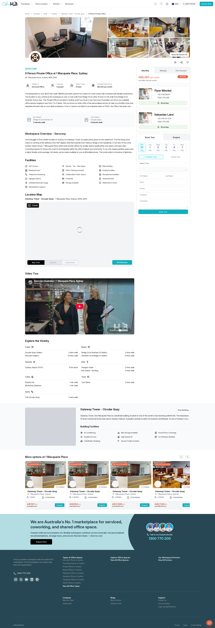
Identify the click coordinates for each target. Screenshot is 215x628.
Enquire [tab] (176, 137)
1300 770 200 (163, 98)
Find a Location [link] (41, 4)
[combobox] (163, 163)
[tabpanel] (163, 78)
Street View (70, 262)
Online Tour (175, 157)
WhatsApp (165, 103)
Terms (185, 625)
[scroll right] (187, 457)
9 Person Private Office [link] (97, 14)
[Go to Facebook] (37, 579)
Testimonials (67, 603)
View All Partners (165, 560)
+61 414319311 (164, 94)
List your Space (164, 603)
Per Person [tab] (181, 70)
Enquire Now (206, 4)
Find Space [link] (25, 4)
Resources (69, 4)
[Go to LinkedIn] (32, 579)
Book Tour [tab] (150, 137)
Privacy (177, 625)
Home (27, 14)
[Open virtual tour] (175, 62)
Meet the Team (68, 600)
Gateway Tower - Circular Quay (72, 14)
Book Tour (163, 212)
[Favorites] (161, 4)
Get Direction (122, 262)
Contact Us (162, 600)
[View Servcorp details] (35, 57)
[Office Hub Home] (9, 4)
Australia (36, 14)
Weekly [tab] (163, 70)
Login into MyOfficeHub (167, 607)
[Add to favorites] (187, 62)
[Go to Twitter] (21, 579)
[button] (107, 37)
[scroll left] (181, 457)
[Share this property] (181, 62)
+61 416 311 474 (164, 118)
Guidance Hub (116, 603)
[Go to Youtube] (26, 579)
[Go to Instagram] (15, 579)
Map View (36, 262)
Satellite (53, 262)
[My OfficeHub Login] (167, 4)
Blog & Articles (116, 600)
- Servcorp (59, 133)
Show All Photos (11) (179, 55)
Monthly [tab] (145, 70)
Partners (56, 4)
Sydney (54, 14)
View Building (183, 410)
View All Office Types (71, 586)
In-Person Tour (151, 157)
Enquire (60, 505)
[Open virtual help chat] (209, 622)
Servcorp (31, 68)
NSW (45, 14)
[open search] (155, 4)
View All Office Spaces (120, 560)
